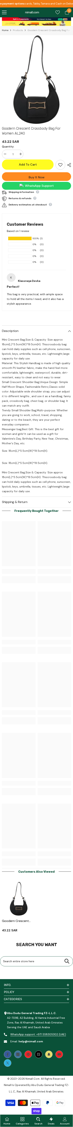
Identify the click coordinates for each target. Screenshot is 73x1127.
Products (18, 30)
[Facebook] (7, 1054)
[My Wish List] (57, 12)
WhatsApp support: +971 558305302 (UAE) (38, 1034)
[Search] (67, 961)
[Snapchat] (49, 1054)
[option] (36, 79)
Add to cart (28, 164)
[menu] (4, 12)
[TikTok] (38, 1054)
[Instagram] (18, 1054)
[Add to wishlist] (60, 165)
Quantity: (8, 146)
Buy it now (37, 177)
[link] (36, 19)
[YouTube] (59, 1054)
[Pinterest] (28, 1054)
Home (5, 30)
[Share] (68, 165)
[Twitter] (7, 1063)
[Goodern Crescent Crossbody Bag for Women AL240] (19, 899)
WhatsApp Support (39, 186)
